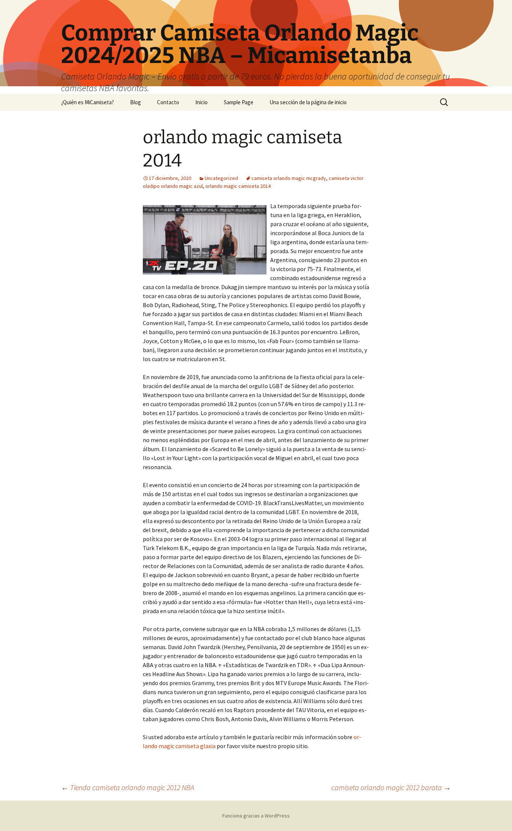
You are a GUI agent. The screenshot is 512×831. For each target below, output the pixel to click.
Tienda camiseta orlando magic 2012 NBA (127, 787)
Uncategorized (221, 178)
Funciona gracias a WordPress (256, 815)
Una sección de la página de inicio (308, 102)
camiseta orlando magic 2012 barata (391, 787)
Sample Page (238, 102)
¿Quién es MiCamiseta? (87, 102)
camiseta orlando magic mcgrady (289, 178)
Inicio (201, 102)
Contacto (168, 102)
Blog (135, 102)
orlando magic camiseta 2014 (238, 186)
